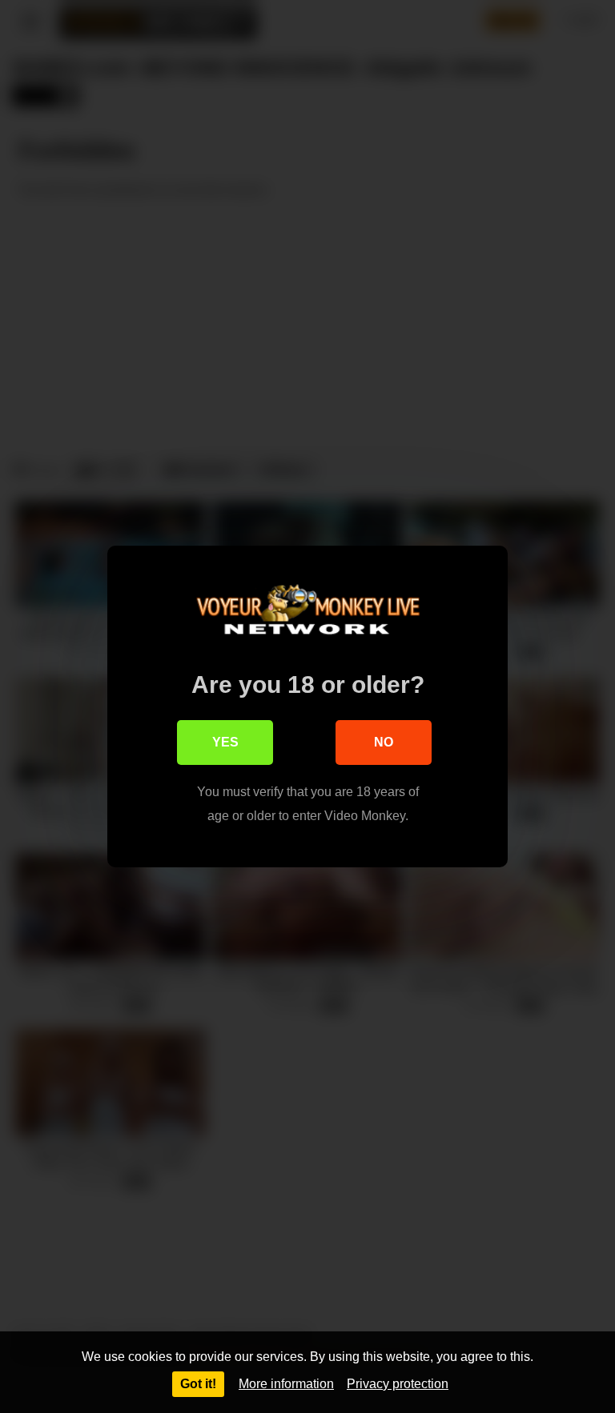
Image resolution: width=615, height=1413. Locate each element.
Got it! (198, 1384)
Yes (225, 742)
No (383, 742)
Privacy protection (397, 1384)
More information (286, 1384)
